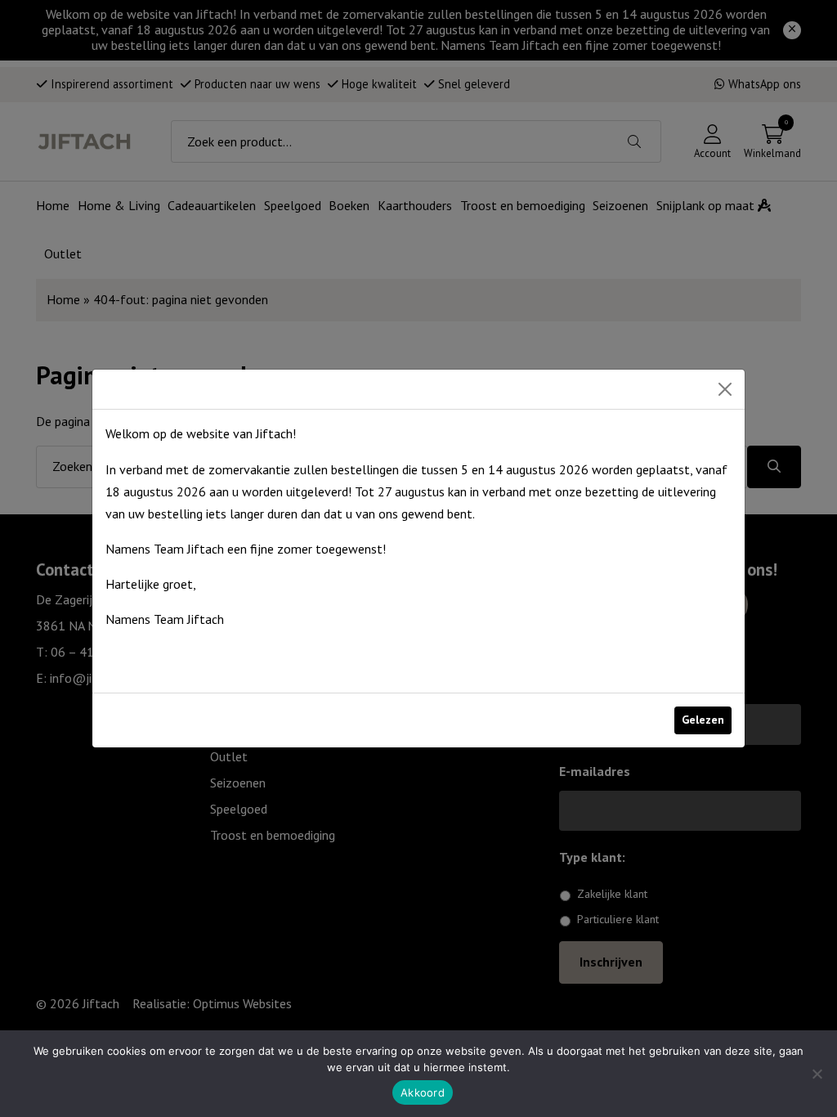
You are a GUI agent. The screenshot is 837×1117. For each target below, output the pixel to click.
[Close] (725, 389)
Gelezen (703, 719)
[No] (816, 1073)
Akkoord (423, 1092)
